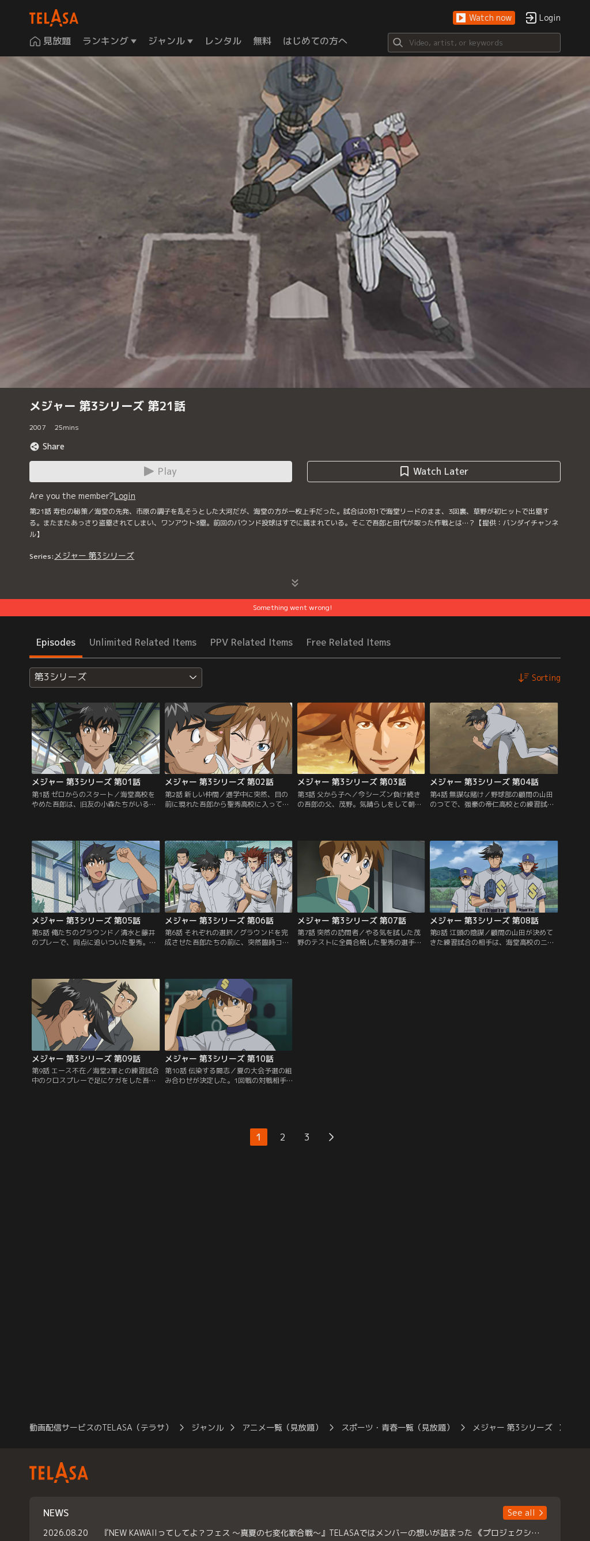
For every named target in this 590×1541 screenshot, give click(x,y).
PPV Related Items (251, 642)
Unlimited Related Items (142, 642)
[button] (484, 18)
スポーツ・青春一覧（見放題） (397, 1427)
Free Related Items (349, 642)
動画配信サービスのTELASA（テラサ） (101, 1427)
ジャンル (207, 1427)
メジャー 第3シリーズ (94, 555)
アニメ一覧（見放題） (282, 1427)
